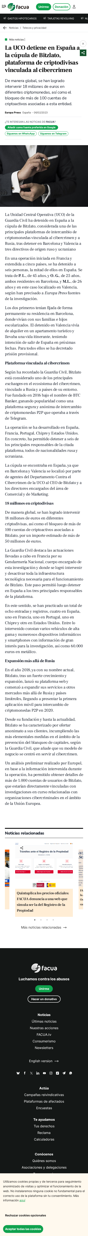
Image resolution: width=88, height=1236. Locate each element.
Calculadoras (44, 1139)
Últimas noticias (44, 1021)
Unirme (43, 6)
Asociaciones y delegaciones (44, 1167)
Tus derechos (44, 1126)
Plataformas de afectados (44, 1101)
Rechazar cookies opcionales (25, 1215)
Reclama (44, 1133)
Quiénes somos (44, 1161)
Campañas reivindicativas (44, 1095)
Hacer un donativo (44, 999)
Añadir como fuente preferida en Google (31, 127)
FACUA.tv (44, 1035)
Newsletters (44, 1048)
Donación (61, 6)
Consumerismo (44, 1041)
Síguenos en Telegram (53, 133)
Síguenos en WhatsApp (21, 133)
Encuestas (44, 1108)
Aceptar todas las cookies (23, 1229)
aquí (22, 1200)
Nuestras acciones (44, 1028)
